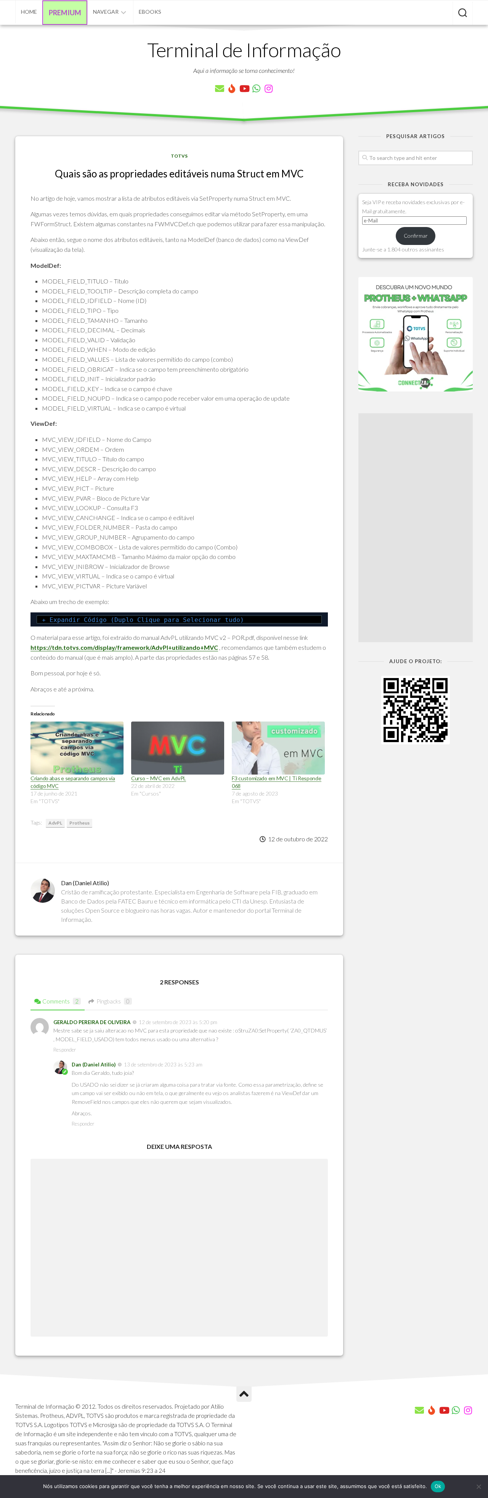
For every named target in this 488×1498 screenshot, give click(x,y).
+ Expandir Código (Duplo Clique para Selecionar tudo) (143, 619)
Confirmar (416, 235)
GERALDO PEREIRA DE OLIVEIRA (91, 1022)
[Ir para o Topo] (244, 1394)
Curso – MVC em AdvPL (158, 778)
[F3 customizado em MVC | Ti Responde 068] (278, 748)
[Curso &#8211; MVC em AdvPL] (177, 748)
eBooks (150, 11)
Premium (65, 12)
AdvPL (55, 823)
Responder (64, 1050)
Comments (60, 1001)
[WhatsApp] (256, 88)
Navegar (106, 11)
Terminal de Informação (244, 49)
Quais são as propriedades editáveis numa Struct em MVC (179, 174)
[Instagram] (268, 88)
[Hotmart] (231, 88)
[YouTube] (244, 88)
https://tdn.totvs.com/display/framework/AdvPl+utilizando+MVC (124, 647)
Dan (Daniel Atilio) (94, 1064)
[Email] (219, 88)
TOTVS (179, 156)
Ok (438, 1486)
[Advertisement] (415, 527)
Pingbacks (113, 1001)
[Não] (478, 1486)
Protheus (79, 823)
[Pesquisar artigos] (463, 13)
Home (29, 11)
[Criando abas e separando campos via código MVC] (77, 748)
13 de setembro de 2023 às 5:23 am (163, 1064)
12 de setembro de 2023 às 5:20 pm (178, 1022)
